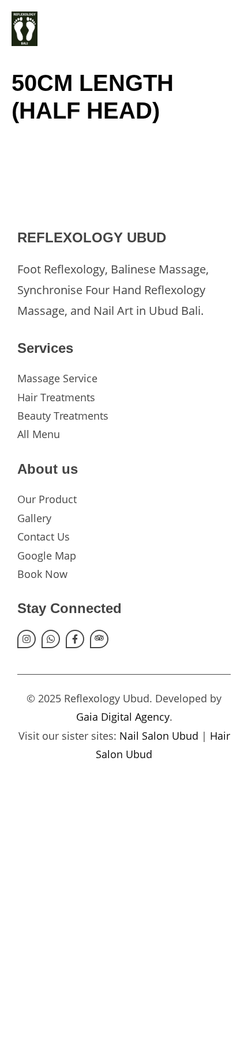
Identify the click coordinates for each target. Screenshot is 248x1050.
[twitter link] (51, 639)
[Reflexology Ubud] (21, 29)
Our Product (47, 499)
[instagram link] (26, 639)
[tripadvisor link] (99, 639)
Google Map (46, 555)
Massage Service (57, 378)
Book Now (42, 574)
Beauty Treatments (62, 416)
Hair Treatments (56, 397)
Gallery (34, 518)
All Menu (38, 434)
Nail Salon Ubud (158, 736)
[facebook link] (75, 639)
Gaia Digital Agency (123, 717)
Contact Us (43, 536)
